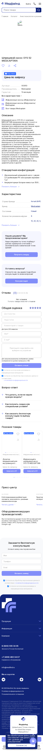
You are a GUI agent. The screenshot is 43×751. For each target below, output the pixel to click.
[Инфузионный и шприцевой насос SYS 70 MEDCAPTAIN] (32, 443)
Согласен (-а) (21, 745)
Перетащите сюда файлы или (21, 349)
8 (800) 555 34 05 (10, 646)
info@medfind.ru (8, 667)
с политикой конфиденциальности (16, 380)
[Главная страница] (11, 3)
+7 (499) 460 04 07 (11, 657)
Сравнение (9, 65)
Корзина (39, 748)
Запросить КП (11, 471)
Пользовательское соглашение (13, 694)
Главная (4, 748)
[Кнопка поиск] (38, 10)
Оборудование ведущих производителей (16, 513)
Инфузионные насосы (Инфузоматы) (16, 454)
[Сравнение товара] (18, 440)
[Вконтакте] (39, 679)
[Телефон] (34, 3)
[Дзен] (21, 679)
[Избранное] (18, 434)
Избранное (3, 65)
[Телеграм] (3, 679)
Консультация (21, 281)
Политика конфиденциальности (13, 691)
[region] (21, 333)
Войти (28, 4)
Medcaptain (26, 89)
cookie (32, 736)
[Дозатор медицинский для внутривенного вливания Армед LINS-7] (12, 443)
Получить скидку (21, 255)
